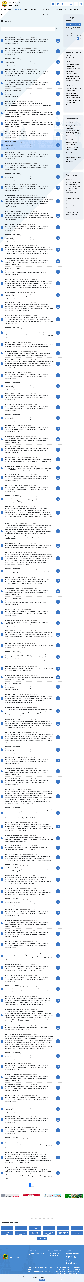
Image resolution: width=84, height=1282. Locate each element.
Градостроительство (46, 9)
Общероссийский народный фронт (63, 1233)
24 (67, 41)
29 (78, 41)
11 (69, 36)
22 (78, 38)
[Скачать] (58, 41)
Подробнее (41, 1277)
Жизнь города (73, 9)
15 (78, 36)
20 (73, 38)
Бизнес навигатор (49, 1228)
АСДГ (7, 1228)
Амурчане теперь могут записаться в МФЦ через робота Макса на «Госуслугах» (73, 158)
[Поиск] (66, 4)
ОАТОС (77, 1228)
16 (80, 36)
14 (75, 36)
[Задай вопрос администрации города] (71, 4)
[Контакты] (81, 4)
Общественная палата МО (35, 1228)
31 (67, 43)
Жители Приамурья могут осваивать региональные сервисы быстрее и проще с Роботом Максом (73, 146)
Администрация (6, 9)
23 (80, 38)
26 (71, 41)
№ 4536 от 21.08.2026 (73, 199)
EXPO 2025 (76, 1233)
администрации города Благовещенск (16, 4)
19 (71, 38)
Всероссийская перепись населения (7, 1233)
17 (67, 38)
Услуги (26, 9)
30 (80, 41)
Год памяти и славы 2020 (35, 1233)
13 (73, 36)
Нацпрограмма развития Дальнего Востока (49, 1233)
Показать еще (42, 1238)
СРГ (21, 1228)
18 (69, 38)
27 (73, 41)
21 (75, 38)
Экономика (33, 9)
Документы (17, 9)
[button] (31, 1218)
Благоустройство (61, 9)
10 (67, 36)
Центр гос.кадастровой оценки (21, 1233)
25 (69, 41)
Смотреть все (76, 107)
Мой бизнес (63, 1228)
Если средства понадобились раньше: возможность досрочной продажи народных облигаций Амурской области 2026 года (73, 130)
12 (71, 36)
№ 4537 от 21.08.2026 (73, 182)
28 (75, 41)
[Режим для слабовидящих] (76, 4)
